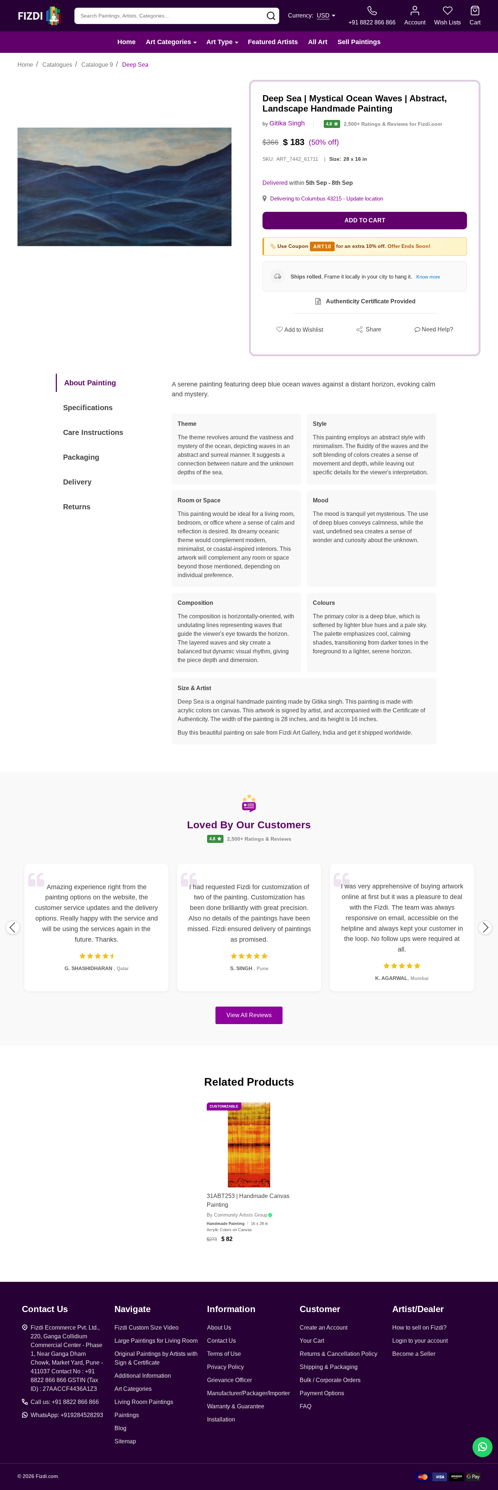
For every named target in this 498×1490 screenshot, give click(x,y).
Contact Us (221, 1341)
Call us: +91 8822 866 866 (65, 1402)
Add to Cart (365, 220)
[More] (195, 42)
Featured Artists (273, 42)
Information (231, 1309)
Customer (320, 1309)
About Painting (90, 383)
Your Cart (312, 1341)
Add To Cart (258, 1261)
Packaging (81, 457)
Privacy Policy (225, 1367)
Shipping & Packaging (329, 1367)
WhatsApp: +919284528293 (67, 1415)
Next (485, 927)
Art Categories (168, 42)
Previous (12, 927)
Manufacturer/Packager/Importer (248, 1393)
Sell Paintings (359, 42)
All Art (317, 42)
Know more (428, 277)
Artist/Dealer (418, 1309)
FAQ (305, 1406)
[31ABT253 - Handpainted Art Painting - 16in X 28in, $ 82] (249, 1144)
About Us (219, 1327)
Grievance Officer (229, 1380)
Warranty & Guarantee (235, 1406)
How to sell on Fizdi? (419, 1327)
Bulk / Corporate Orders (330, 1380)
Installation (221, 1419)
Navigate (132, 1309)
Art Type (219, 42)
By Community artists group (237, 1215)
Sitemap (125, 1441)
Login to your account (420, 1341)
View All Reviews (249, 1015)
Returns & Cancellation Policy (338, 1354)
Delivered (275, 183)
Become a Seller (413, 1354)
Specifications (88, 408)
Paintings (126, 1415)
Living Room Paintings (143, 1402)
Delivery (77, 482)
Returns (76, 507)
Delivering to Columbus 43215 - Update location (326, 199)
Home (126, 42)
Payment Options (322, 1393)
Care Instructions (93, 432)
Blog (120, 1428)
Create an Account (323, 1327)
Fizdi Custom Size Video (146, 1327)
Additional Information (142, 1376)
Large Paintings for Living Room (156, 1341)
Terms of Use (224, 1354)
